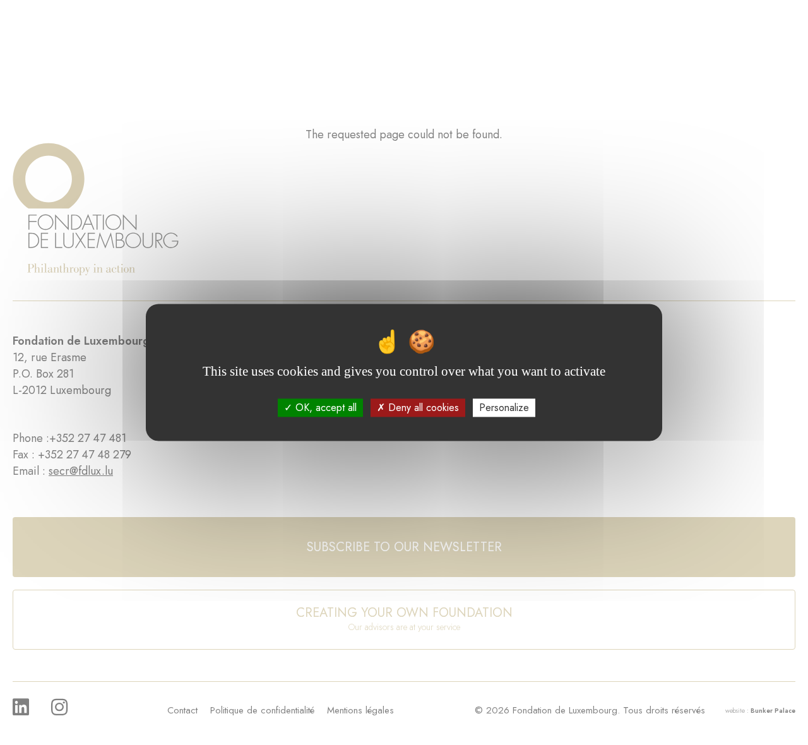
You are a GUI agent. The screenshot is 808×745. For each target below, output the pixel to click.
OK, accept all (324, 407)
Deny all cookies (422, 407)
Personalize (504, 407)
